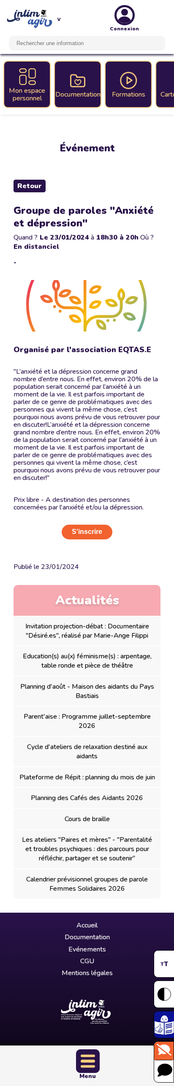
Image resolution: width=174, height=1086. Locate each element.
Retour (29, 186)
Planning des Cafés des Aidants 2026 (87, 798)
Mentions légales (87, 973)
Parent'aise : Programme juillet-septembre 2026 (87, 721)
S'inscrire (87, 531)
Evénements (87, 949)
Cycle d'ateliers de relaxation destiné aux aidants (87, 751)
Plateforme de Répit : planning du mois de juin (87, 777)
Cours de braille (87, 819)
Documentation (87, 937)
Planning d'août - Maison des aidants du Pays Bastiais (87, 691)
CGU (87, 961)
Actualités (87, 600)
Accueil (87, 925)
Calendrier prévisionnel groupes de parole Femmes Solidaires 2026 (87, 884)
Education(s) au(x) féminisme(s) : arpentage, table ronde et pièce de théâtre (87, 661)
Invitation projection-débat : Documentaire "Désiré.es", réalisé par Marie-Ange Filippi (87, 631)
